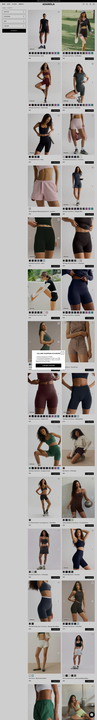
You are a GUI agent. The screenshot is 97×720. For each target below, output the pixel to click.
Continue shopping (48, 365)
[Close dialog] (62, 352)
